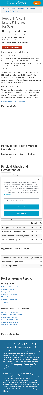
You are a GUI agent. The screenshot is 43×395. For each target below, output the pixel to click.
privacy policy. (8, 194)
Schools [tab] (6, 175)
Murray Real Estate (8, 297)
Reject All (21, 207)
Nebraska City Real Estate (10, 287)
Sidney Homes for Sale (9, 320)
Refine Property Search (12, 47)
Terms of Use (30, 344)
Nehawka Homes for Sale (10, 322)
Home (9, 344)
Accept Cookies (22, 213)
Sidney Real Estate (8, 292)
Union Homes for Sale (9, 317)
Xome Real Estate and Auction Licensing (15, 351)
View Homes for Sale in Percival (13, 102)
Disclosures (10, 347)
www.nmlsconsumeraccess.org (13, 380)
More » (5, 303)
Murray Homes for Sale (9, 325)
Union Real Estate (7, 289)
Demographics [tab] (18, 175)
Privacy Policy (18, 344)
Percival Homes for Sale (10, 312)
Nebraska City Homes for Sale (12, 315)
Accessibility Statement (24, 347)
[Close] (38, 179)
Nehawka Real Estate (9, 294)
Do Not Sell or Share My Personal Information (21, 200)
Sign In (37, 3)
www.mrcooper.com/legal (19, 382)
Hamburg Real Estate (9, 299)
